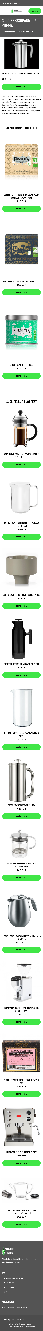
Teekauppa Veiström (14, 1278)
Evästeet (30, 1324)
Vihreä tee (10, 1282)
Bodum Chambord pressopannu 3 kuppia (21, 453)
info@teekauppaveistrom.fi (11, 3)
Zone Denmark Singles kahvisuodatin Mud (21, 594)
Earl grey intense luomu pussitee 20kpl (21, 281)
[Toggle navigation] (5, 11)
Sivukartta (30, 1327)
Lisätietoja (21, 87)
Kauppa (35, 11)
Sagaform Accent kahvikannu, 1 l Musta (21, 664)
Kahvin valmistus (11, 31)
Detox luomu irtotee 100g (21, 365)
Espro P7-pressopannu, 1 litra (21, 805)
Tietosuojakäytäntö (16, 1327)
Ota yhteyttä (20, 1324)
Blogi (8, 1292)
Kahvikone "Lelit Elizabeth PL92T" (21, 1152)
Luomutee (10, 1287)
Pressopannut (27, 31)
